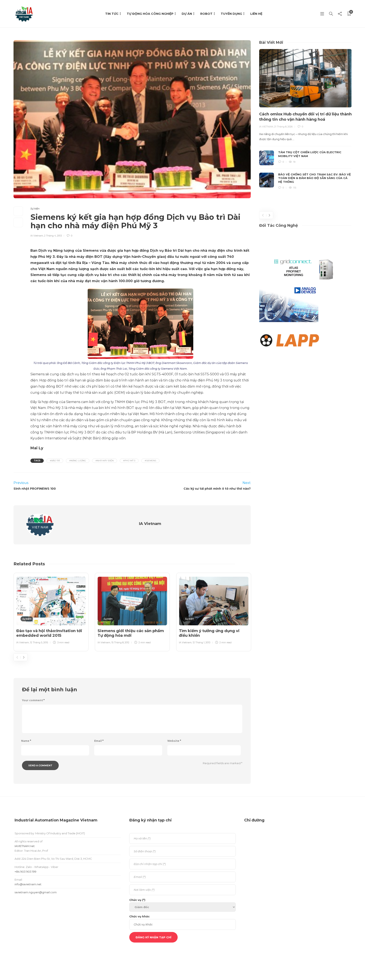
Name (26, 740)
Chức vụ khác (139, 916)
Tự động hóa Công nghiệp (150, 14)
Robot (206, 14)
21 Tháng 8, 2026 (283, 126)
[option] (51, 611)
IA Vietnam (36, 235)
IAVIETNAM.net (25, 846)
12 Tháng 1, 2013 (201, 642)
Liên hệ (256, 14)
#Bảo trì (55, 460)
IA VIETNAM (266, 126)
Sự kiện (34, 208)
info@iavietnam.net (28, 884)
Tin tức (111, 14)
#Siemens (150, 460)
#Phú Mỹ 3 (129, 460)
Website (174, 740)
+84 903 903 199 (25, 871)
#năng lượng (77, 460)
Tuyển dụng (231, 14)
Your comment (33, 700)
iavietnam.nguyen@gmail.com (36, 892)
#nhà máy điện (104, 460)
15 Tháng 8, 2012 (120, 642)
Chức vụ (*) (137, 900)
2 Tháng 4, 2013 (53, 235)
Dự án (187, 14)
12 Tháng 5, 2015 (39, 642)
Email (99, 740)
